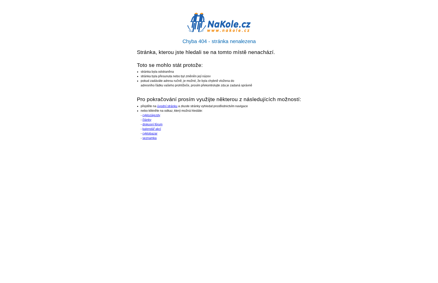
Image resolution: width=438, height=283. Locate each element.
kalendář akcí (151, 129)
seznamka (149, 138)
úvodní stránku (167, 106)
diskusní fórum (152, 124)
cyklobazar (149, 133)
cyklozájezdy (151, 115)
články (146, 120)
